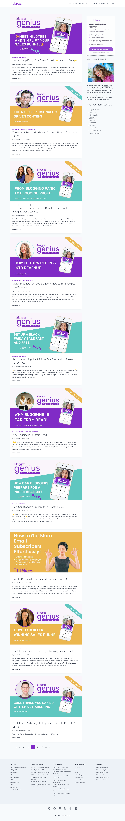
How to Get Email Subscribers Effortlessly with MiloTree (43, 579)
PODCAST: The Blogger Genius (40, 767)
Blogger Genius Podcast (101, 3)
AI (13, 129)
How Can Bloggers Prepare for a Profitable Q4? (38, 507)
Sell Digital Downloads (16, 770)
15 (49, 747)
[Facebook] (49, 808)
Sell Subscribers (14, 782)
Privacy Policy (79, 777)
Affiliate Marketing (95, 130)
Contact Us (78, 772)
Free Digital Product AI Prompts (40, 770)
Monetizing (22, 57)
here (107, 99)
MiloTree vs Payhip (101, 780)
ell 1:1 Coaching (14, 777)
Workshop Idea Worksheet (38, 781)
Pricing (88, 3)
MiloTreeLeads (28, 576)
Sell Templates (14, 787)
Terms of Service (79, 780)
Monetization (93, 115)
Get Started (73, 3)
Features (82, 3)
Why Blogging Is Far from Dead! (29, 434)
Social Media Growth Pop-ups (18, 790)
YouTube (92, 125)
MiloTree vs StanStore (102, 777)
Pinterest (92, 120)
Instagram (92, 123)
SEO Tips (92, 112)
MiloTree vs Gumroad (102, 775)
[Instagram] (54, 808)
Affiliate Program (79, 775)
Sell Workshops (14, 772)
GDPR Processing (80, 782)
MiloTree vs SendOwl (102, 772)
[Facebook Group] (65, 808)
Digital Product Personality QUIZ (40, 772)
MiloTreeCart (35, 648)
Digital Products (24, 205)
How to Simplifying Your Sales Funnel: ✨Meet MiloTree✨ (44, 60)
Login (112, 3)
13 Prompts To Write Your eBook (40, 775)
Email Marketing (17, 576)
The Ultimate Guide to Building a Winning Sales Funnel (42, 651)
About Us (77, 767)
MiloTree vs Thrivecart (102, 767)
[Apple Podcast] (75, 808)
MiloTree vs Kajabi (101, 770)
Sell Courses (13, 780)
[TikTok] (70, 808)
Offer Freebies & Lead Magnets (18, 767)
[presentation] (46, 34)
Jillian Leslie (17, 64)
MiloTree (15, 57)
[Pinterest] (60, 808)
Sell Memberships (15, 775)
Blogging (17, 129)
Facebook (92, 128)
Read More (17, 78)
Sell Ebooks (13, 785)
